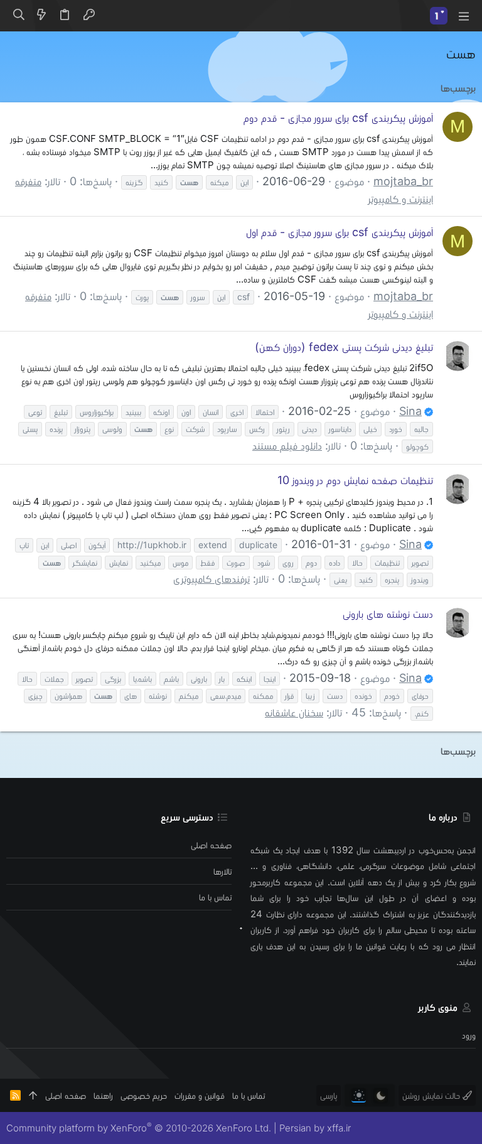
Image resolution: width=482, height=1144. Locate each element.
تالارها (222, 871)
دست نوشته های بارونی (388, 613)
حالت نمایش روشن (432, 1095)
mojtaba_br (403, 181)
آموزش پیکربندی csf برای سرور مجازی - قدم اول (339, 232)
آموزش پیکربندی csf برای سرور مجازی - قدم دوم (338, 117)
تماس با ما (215, 897)
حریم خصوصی (143, 1095)
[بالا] (32, 1095)
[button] (463, 15)
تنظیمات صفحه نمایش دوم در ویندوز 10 (355, 480)
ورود (469, 1035)
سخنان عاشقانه (294, 712)
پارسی (328, 1095)
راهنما (103, 1095)
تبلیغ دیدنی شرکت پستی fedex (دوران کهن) (344, 346)
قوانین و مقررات (199, 1095)
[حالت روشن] (358, 1095)
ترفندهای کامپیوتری (211, 578)
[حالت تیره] (380, 1095)
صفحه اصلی (211, 845)
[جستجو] (18, 15)
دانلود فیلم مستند (287, 445)
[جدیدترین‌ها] (41, 15)
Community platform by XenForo (138, 1128)
